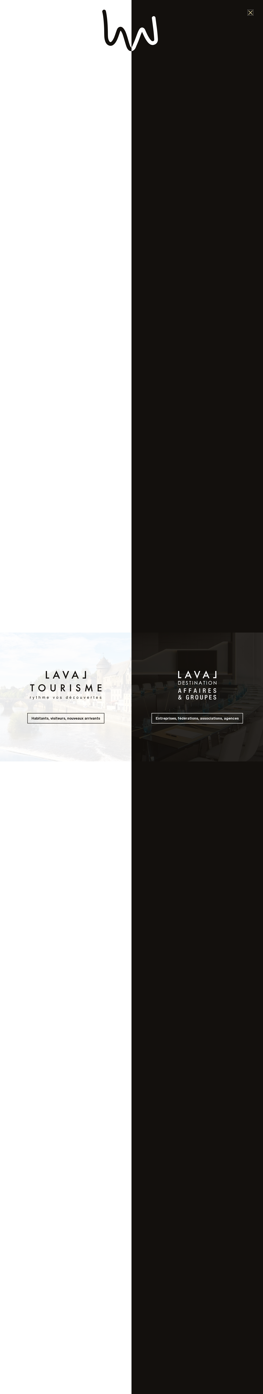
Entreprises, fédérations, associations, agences (197, 718)
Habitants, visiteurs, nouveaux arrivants (66, 718)
